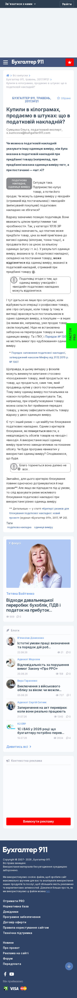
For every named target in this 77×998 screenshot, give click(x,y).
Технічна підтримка (17, 933)
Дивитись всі (17, 747)
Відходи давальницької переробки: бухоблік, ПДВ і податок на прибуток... (33, 605)
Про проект (11, 947)
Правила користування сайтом (26, 927)
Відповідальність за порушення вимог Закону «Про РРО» (43, 666)
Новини (8, 942)
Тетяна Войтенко (20, 594)
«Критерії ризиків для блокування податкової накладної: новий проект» (39, 513)
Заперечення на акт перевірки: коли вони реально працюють (42, 709)
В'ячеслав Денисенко (30, 638)
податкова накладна (19, 527)
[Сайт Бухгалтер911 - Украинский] (25, 850)
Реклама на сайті (16, 953)
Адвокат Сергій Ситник (31, 702)
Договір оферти (14, 922)
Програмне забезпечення (21, 917)
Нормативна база (16, 906)
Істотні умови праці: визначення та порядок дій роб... (43, 645)
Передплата (70, 62)
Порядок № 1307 (56, 336)
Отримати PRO (13, 901)
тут (48, 891)
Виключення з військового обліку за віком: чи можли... (39, 688)
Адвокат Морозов (28, 659)
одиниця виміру (43, 527)
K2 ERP (21, 723)
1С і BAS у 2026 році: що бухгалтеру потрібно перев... (40, 731)
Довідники (10, 911)
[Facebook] (5, 974)
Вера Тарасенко (27, 680)
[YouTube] (11, 974)
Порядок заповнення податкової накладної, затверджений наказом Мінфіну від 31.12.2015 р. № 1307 (39, 357)
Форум (8, 958)
